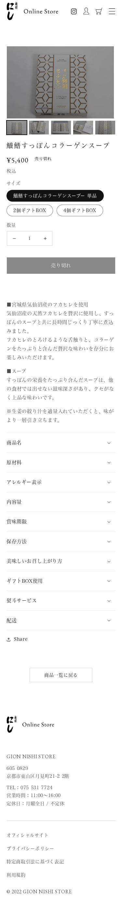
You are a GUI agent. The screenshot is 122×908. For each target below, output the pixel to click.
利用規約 (16, 875)
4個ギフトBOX (79, 210)
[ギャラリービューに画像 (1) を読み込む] (17, 127)
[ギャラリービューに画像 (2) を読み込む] (39, 127)
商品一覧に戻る (61, 675)
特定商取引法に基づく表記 (35, 861)
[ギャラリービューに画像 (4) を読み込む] (83, 127)
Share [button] (21, 639)
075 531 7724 (36, 787)
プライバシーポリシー (30, 848)
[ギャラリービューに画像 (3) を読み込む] (61, 127)
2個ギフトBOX (29, 210)
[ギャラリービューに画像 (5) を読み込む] (105, 127)
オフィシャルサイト (27, 835)
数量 (11, 225)
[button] (112, 11)
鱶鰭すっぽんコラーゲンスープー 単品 (55, 195)
